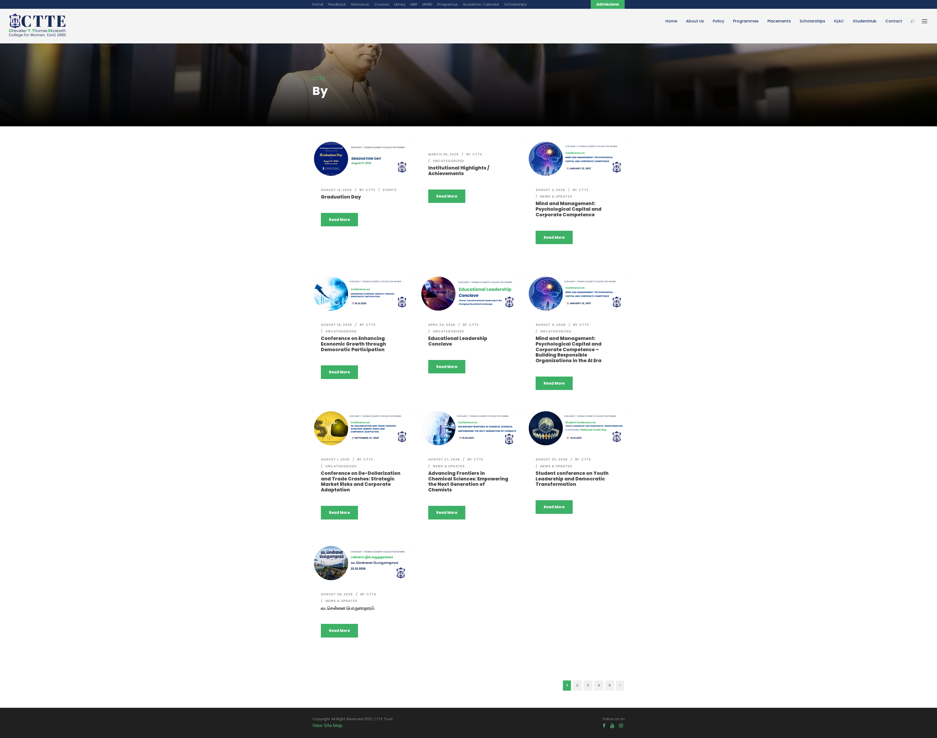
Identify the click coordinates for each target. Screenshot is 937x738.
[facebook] (604, 725)
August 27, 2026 (444, 459)
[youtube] (612, 725)
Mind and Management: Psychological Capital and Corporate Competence (568, 209)
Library (400, 4)
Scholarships (515, 4)
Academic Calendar (481, 4)
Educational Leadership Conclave (457, 341)
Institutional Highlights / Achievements (458, 171)
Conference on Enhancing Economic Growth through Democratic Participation (353, 344)
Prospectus (447, 4)
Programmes (746, 21)
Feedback (337, 4)
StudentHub (864, 21)
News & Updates (556, 196)
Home (671, 21)
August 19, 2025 (336, 324)
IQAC (839, 21)
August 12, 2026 (336, 190)
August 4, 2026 (551, 324)
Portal (317, 4)
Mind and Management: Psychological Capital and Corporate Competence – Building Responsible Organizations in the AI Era (568, 349)
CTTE (370, 190)
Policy (718, 21)
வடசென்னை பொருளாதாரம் (347, 608)
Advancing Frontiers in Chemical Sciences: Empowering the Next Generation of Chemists (468, 481)
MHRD (427, 4)
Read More (339, 219)
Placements (779, 21)
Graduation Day (341, 197)
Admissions (607, 4)
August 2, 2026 (550, 190)
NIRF (414, 4)
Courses (381, 4)
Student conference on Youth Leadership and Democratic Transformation (572, 479)
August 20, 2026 (552, 459)
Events (390, 190)
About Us (695, 21)
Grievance (360, 4)
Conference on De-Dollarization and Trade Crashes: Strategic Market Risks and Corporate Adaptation (360, 481)
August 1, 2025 (335, 459)
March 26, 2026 (443, 154)
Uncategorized (448, 161)
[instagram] (621, 725)
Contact (893, 21)
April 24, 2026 (441, 324)
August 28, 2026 (337, 594)
